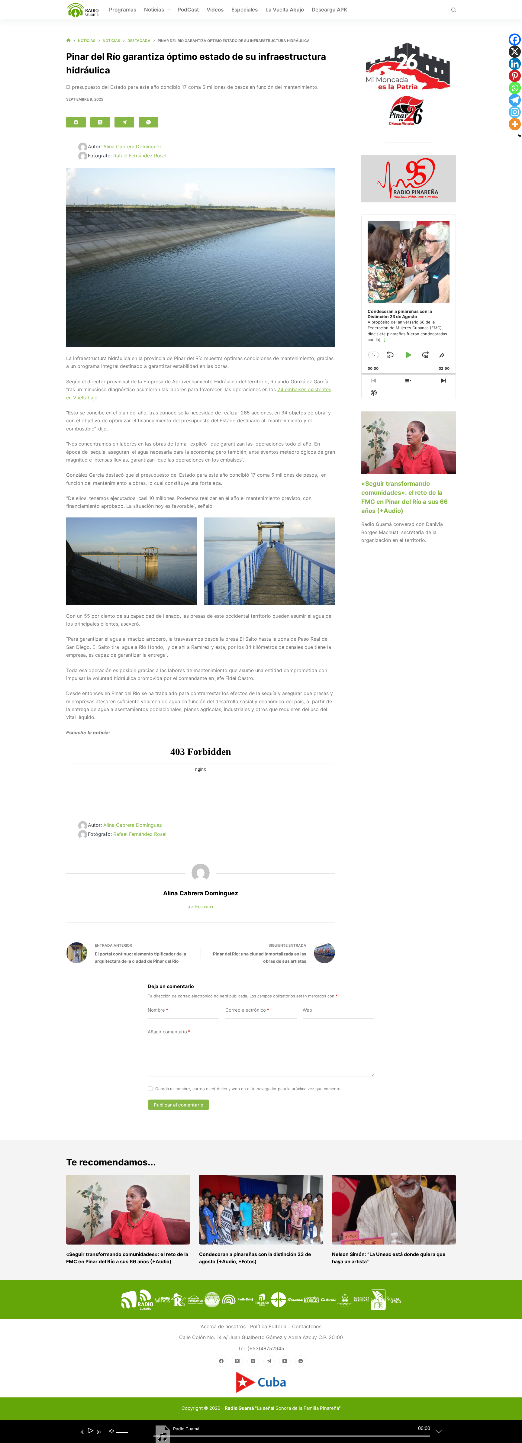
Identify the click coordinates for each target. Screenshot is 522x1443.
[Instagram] (515, 112)
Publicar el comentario (178, 1105)
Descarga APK (329, 10)
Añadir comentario (169, 1032)
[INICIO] (68, 40)
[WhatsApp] (148, 122)
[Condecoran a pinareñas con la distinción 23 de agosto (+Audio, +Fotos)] (261, 1210)
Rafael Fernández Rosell (140, 156)
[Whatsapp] (515, 88)
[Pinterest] (515, 76)
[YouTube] (285, 1361)
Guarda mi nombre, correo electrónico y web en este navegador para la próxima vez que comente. (248, 1088)
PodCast (188, 10)
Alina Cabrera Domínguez (132, 146)
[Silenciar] (112, 1431)
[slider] (124, 1437)
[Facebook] (76, 122)
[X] (515, 52)
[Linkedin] (515, 64)
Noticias (154, 10)
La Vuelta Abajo (285, 10)
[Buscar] (453, 10)
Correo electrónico (247, 1010)
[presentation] (408, 443)
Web (307, 1010)
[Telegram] (124, 122)
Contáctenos (306, 1326)
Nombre (158, 1010)
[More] (515, 124)
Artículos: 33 (200, 907)
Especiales (244, 10)
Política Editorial (269, 1326)
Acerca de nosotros (223, 1326)
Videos (215, 10)
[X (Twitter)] (100, 122)
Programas (122, 10)
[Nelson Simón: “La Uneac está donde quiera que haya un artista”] (394, 1210)
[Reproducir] (90, 1432)
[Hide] (519, 136)
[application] (256, 1433)
